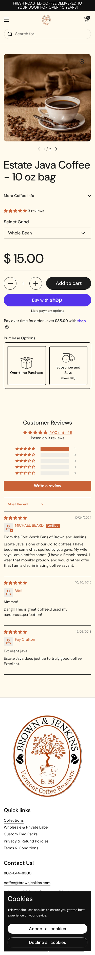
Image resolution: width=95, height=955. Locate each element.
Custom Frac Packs (20, 834)
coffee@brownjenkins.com (27, 882)
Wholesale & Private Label (26, 827)
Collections (14, 820)
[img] (15, 518)
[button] (16, 210)
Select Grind (16, 222)
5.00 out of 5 (60, 432)
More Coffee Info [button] (19, 195)
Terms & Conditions (21, 848)
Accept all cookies (47, 928)
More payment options (47, 311)
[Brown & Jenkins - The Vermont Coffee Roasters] (46, 20)
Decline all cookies (47, 942)
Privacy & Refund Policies (26, 841)
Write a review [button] (47, 485)
